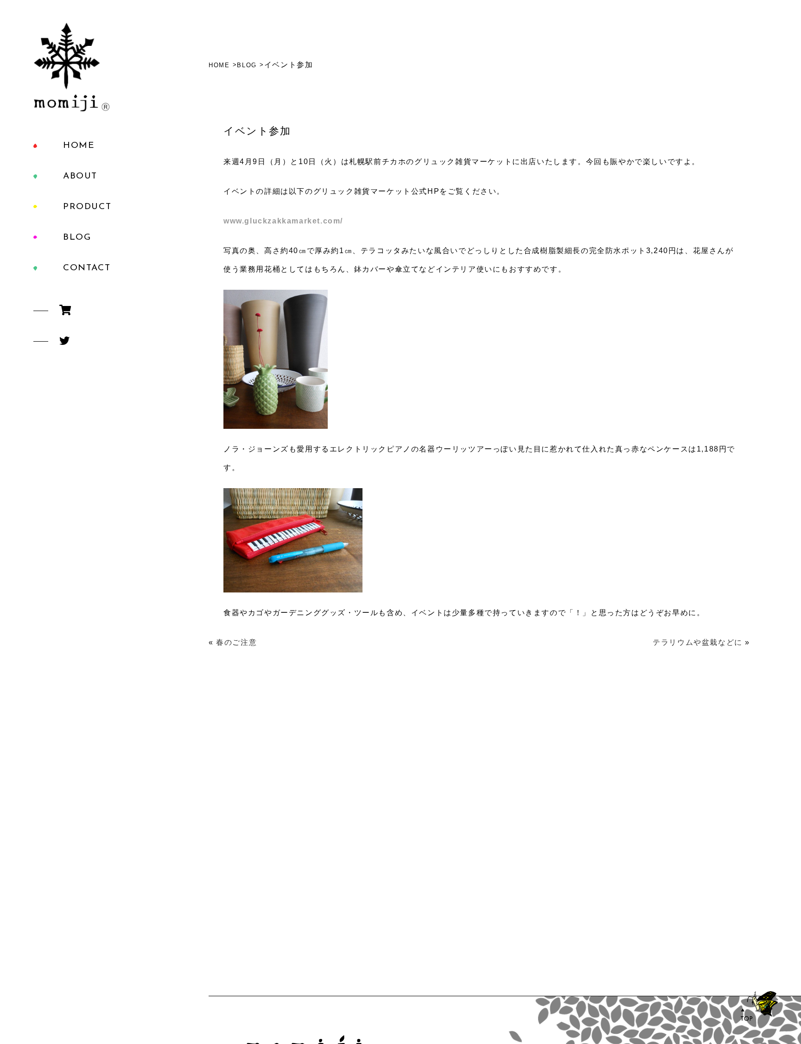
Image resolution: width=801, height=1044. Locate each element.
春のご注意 (236, 642)
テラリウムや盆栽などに (698, 642)
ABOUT (80, 176)
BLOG (77, 237)
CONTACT (86, 268)
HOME (79, 145)
